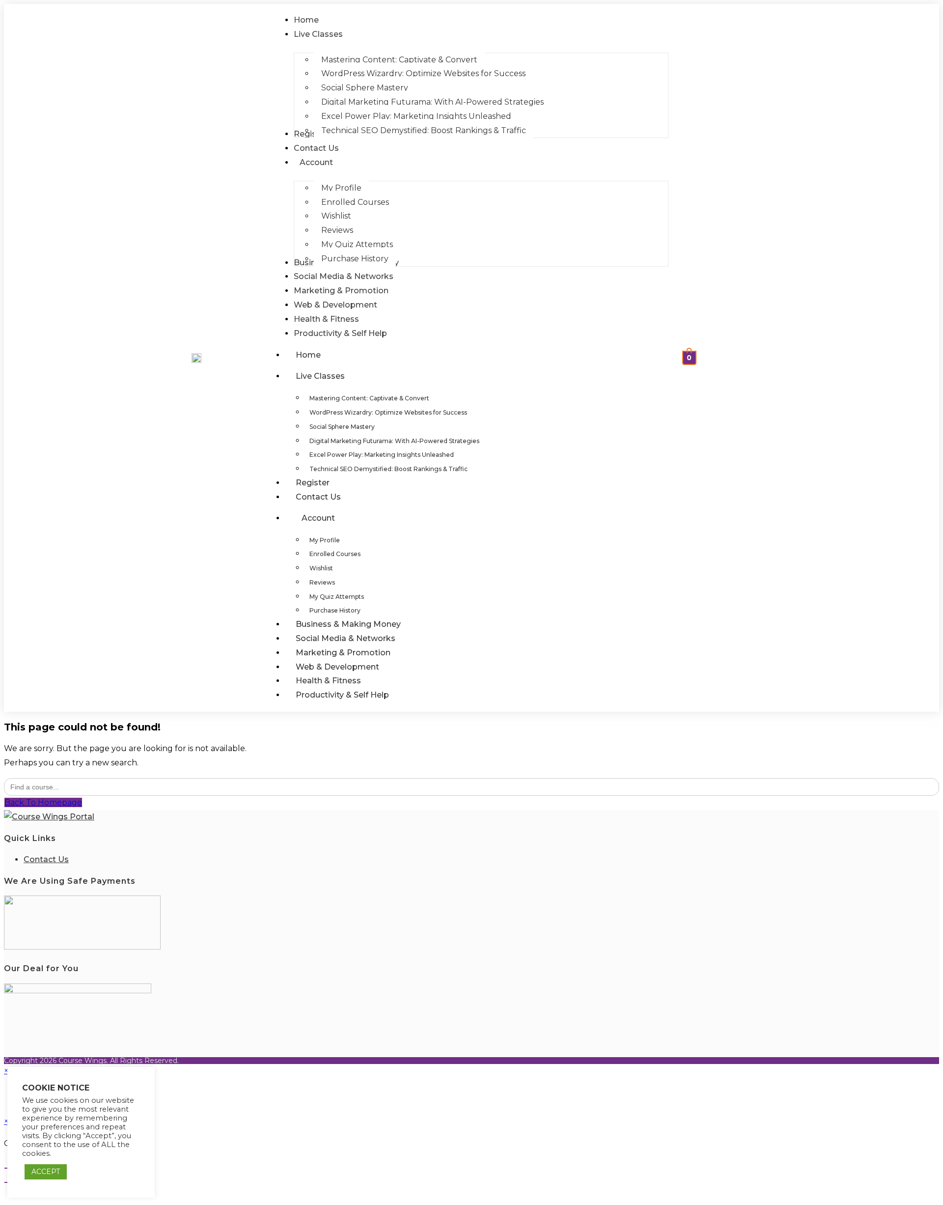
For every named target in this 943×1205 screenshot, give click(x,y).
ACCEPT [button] (45, 1171)
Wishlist (321, 568)
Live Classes (320, 376)
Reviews (322, 582)
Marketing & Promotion (343, 652)
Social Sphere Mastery (342, 426)
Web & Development (337, 667)
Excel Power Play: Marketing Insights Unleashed (381, 454)
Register (313, 482)
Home (308, 355)
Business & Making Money (348, 624)
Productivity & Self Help (342, 695)
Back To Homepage (43, 802)
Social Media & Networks (345, 638)
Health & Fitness (328, 680)
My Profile (324, 540)
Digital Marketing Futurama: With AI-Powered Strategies (394, 441)
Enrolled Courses (335, 554)
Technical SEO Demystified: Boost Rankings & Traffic (388, 469)
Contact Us (318, 497)
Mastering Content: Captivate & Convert (369, 398)
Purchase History (335, 610)
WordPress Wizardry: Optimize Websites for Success (388, 412)
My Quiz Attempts (336, 596)
